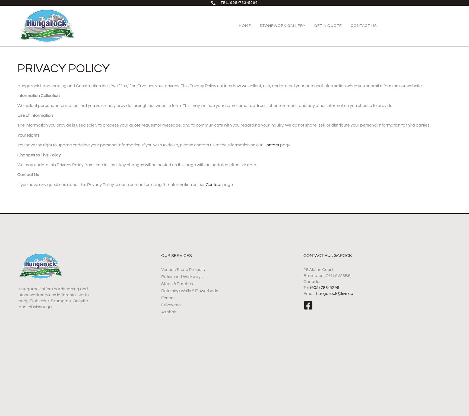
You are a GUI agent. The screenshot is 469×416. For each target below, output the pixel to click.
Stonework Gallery (283, 26)
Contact (271, 145)
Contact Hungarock (327, 255)
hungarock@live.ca (334, 293)
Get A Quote (328, 26)
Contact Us (364, 26)
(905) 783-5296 (324, 287)
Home (245, 26)
